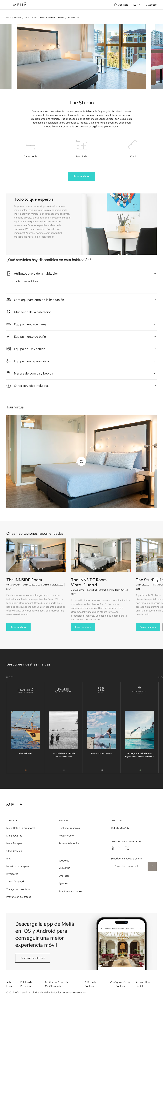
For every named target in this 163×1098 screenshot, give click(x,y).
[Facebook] (113, 848)
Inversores (12, 873)
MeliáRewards (14, 835)
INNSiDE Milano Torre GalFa (52, 17)
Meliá (8, 17)
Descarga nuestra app (33, 958)
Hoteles (17, 17)
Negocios (64, 861)
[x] (127, 848)
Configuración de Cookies (120, 984)
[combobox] (136, 4)
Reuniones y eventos (70, 891)
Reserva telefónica (69, 843)
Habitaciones (73, 17)
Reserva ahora (81, 176)
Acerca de (12, 820)
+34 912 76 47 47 (120, 827)
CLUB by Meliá (14, 850)
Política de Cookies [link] (90, 984)
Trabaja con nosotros (18, 889)
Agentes (63, 883)
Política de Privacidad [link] (26, 984)
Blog (8, 858)
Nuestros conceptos (17, 866)
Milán (34, 17)
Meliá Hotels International (20, 827)
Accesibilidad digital (143, 984)
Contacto (116, 820)
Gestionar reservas (69, 827)
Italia (26, 17)
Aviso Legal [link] (9, 984)
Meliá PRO (64, 868)
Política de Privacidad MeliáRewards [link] (57, 984)
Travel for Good (15, 881)
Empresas (64, 875)
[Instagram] (120, 848)
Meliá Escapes (14, 843)
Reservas (64, 820)
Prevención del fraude (18, 896)
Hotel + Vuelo (66, 835)
